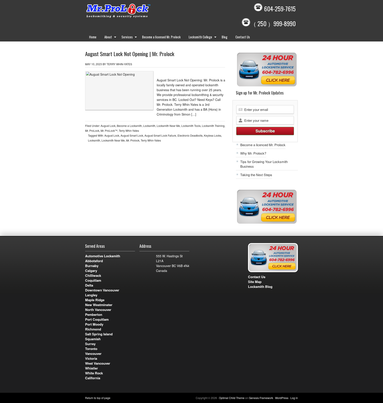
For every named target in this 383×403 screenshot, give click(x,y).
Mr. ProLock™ (109, 130)
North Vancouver (98, 309)
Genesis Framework (261, 398)
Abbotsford (94, 260)
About (106, 37)
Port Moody (94, 324)
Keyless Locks (212, 135)
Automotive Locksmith (102, 256)
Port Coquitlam (97, 319)
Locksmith (149, 126)
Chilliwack (93, 275)
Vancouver (93, 353)
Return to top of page (97, 398)
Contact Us (242, 36)
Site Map (255, 281)
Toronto (91, 348)
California (92, 377)
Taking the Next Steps (256, 174)
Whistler (91, 368)
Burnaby (91, 265)
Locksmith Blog (260, 286)
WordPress (281, 398)
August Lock (108, 126)
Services (125, 37)
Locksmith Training (213, 126)
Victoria (91, 358)
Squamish (93, 338)
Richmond (93, 329)
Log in (294, 398)
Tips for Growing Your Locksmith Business (264, 164)
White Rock (94, 373)
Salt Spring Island (99, 334)
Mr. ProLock (92, 130)
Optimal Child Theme (231, 398)
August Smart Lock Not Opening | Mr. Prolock (129, 54)
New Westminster (98, 304)
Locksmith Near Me (168, 126)
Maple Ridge (94, 299)
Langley (91, 295)
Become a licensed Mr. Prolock (161, 36)
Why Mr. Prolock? (253, 153)
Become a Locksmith (129, 126)
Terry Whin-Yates (119, 64)
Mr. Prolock (127, 11)
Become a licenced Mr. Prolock (262, 144)
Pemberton (93, 314)
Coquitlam (93, 280)
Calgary (91, 270)
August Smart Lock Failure (160, 135)
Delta (89, 285)
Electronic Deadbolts (190, 135)
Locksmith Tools (191, 126)
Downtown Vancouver (102, 290)
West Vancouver (97, 363)
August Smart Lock (132, 135)
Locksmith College (198, 37)
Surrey (90, 343)
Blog (224, 36)
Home (92, 36)
